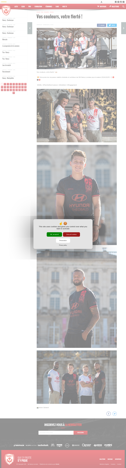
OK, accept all (54, 234)
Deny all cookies (71, 234)
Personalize (63, 240)
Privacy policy (63, 245)
